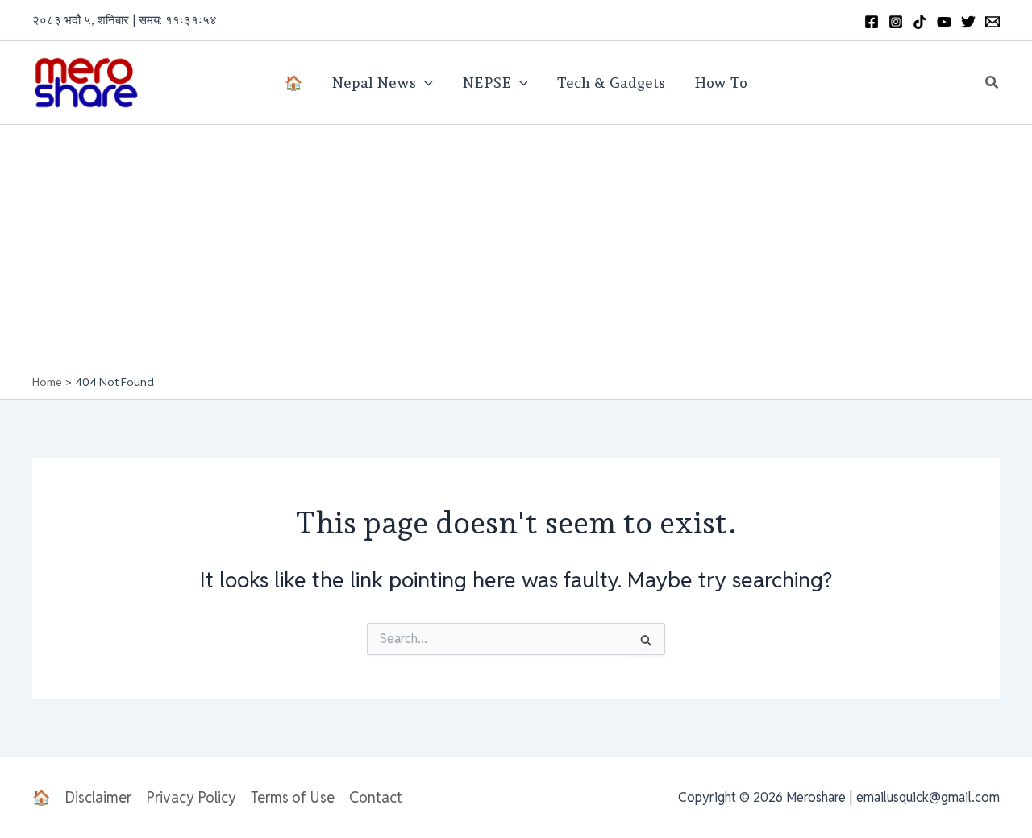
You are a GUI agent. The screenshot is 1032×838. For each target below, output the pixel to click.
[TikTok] (920, 22)
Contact (375, 797)
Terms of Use (293, 797)
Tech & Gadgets (610, 82)
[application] (424, 83)
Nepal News (373, 82)
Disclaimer (97, 797)
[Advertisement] (516, 254)
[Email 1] (992, 22)
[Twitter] (968, 22)
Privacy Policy (191, 797)
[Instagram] (895, 22)
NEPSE (486, 82)
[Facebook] (871, 22)
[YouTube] (944, 22)
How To (720, 82)
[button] (992, 83)
